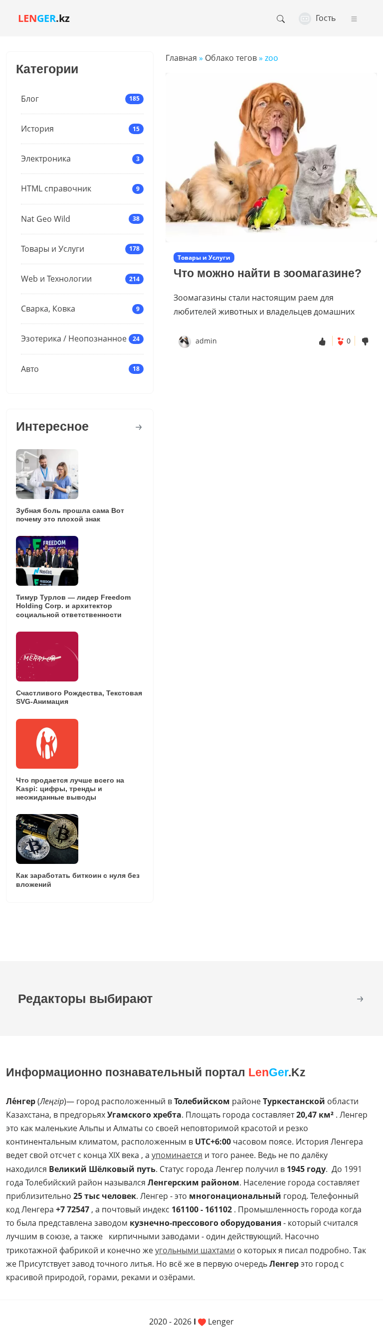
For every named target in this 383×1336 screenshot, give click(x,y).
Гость (325, 17)
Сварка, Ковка (48, 308)
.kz (44, 18)
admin (206, 340)
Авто (30, 368)
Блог (30, 98)
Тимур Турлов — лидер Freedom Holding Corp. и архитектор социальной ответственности (73, 606)
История (37, 128)
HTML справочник (56, 188)
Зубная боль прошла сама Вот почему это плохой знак (70, 514)
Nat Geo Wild (45, 218)
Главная (181, 57)
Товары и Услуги (52, 248)
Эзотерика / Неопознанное (74, 338)
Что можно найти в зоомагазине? (268, 273)
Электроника (46, 158)
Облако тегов (231, 57)
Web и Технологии (56, 278)
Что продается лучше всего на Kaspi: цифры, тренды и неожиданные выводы (70, 789)
